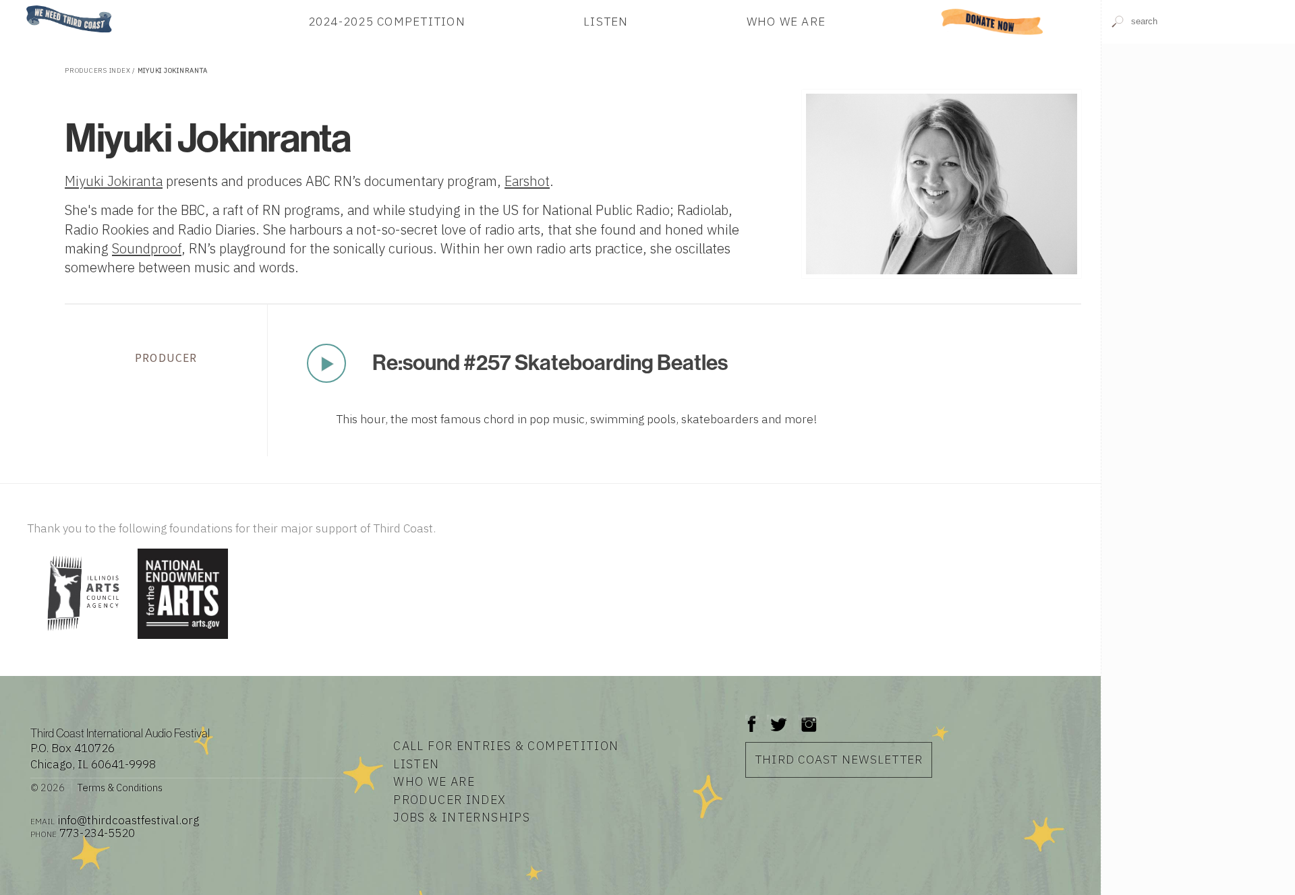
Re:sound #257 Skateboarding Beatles (550, 362)
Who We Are (786, 21)
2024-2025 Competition (386, 21)
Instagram (809, 717)
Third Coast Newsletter (839, 759)
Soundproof (146, 248)
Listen (606, 21)
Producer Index (449, 799)
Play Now (326, 363)
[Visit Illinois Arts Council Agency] (80, 640)
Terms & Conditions (120, 787)
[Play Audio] (1198, 141)
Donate (992, 21)
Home (22, 6)
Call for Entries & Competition (505, 745)
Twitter (777, 717)
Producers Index (97, 70)
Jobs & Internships (461, 817)
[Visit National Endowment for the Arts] (182, 640)
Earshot (527, 181)
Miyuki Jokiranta (114, 181)
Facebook (752, 717)
